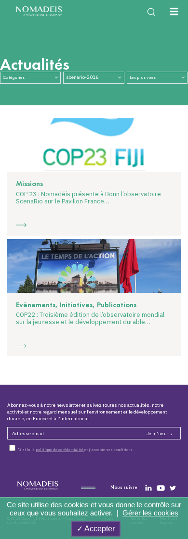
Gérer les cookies (150, 513)
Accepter (99, 529)
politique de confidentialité (60, 449)
